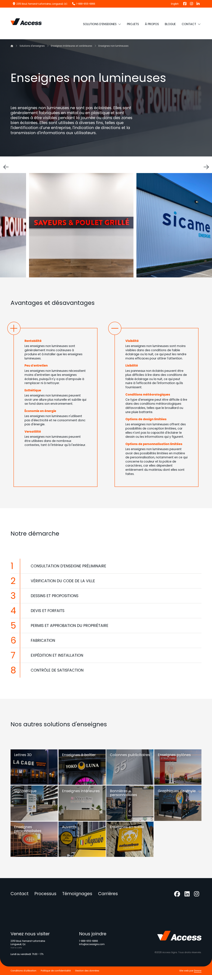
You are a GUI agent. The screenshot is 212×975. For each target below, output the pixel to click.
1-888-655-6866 (88, 941)
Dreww (197, 970)
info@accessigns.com (92, 944)
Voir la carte (16, 947)
